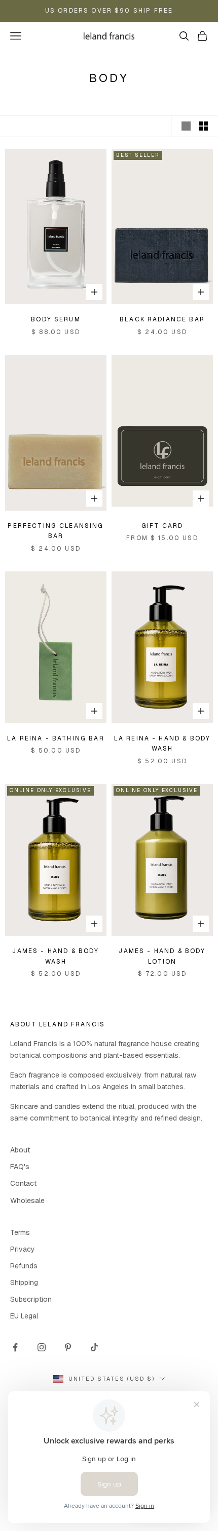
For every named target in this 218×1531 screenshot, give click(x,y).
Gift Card (162, 526)
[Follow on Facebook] (15, 1347)
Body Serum (56, 319)
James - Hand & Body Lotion (162, 956)
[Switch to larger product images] (186, 126)
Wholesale (27, 1200)
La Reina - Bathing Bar (55, 738)
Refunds (24, 1265)
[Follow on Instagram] (42, 1347)
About (20, 1149)
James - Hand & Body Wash (55, 956)
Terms (20, 1232)
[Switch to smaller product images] (203, 126)
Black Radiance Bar (162, 319)
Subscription (31, 1299)
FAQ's (19, 1166)
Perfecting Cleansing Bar (55, 531)
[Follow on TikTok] (94, 1347)
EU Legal (24, 1315)
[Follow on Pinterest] (68, 1347)
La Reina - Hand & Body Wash (162, 743)
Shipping (24, 1282)
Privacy (22, 1249)
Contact (23, 1183)
